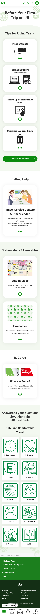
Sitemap (4, 598)
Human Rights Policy (7, 592)
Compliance (5, 590)
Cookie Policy (5, 595)
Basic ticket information (20, 159)
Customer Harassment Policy (28, 590)
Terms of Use (24, 595)
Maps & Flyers (24, 598)
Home (2, 555)
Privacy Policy (24, 592)
